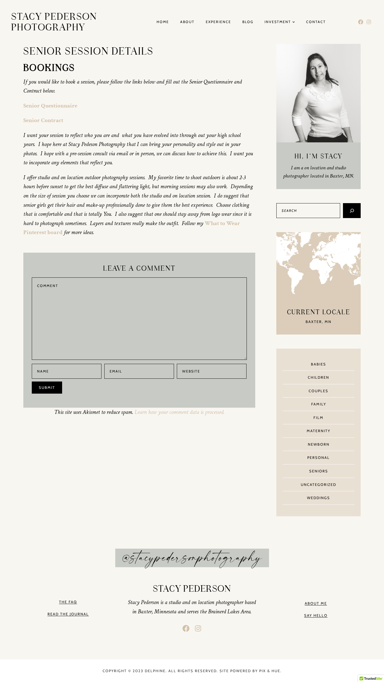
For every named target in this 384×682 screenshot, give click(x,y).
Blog (247, 22)
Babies (318, 364)
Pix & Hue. (270, 670)
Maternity (318, 431)
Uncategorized (318, 484)
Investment (278, 22)
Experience (218, 22)
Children (318, 377)
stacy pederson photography (54, 22)
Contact (316, 22)
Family (318, 404)
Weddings (318, 497)
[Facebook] (360, 22)
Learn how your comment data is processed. (180, 412)
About (187, 22)
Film (318, 417)
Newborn (318, 444)
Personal (318, 457)
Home (163, 22)
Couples (318, 391)
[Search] (352, 210)
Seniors (318, 471)
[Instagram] (369, 22)
